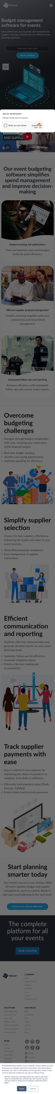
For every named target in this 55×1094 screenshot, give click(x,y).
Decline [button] (33, 1088)
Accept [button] (21, 1088)
